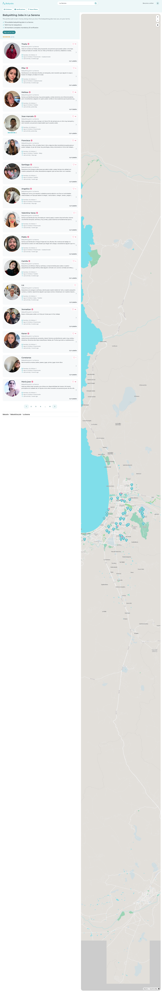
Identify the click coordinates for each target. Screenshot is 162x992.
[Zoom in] (157, 17)
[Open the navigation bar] (157, 3)
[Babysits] (8, 3)
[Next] (54, 407)
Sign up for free (9, 32)
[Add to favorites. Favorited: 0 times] (75, 285)
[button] (129, 499)
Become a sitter (148, 3)
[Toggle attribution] (159, 989)
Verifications (20, 9)
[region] (121, 502)
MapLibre (146, 989)
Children (8, 9)
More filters (33, 9)
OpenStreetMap (153, 989)
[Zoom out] (157, 20)
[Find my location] (157, 25)
